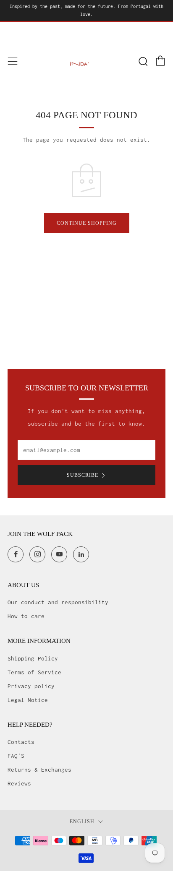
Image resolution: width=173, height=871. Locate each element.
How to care (26, 616)
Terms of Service (34, 672)
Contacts (21, 741)
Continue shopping (87, 223)
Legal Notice (28, 700)
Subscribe (82, 475)
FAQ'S (16, 755)
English (82, 821)
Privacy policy (31, 686)
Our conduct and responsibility (58, 602)
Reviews (19, 783)
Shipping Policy (33, 658)
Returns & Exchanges (39, 769)
